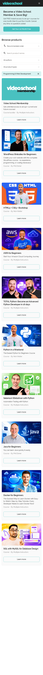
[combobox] (21, 46)
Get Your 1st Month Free (21, 29)
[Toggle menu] (39, 3)
